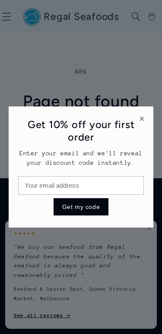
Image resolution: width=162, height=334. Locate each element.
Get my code (81, 206)
